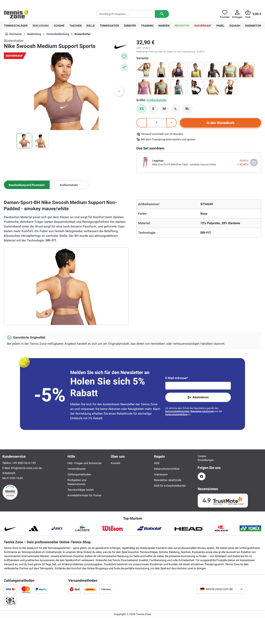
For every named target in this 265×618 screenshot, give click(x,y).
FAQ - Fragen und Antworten (85, 463)
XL (189, 110)
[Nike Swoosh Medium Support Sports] (144, 70)
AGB (156, 463)
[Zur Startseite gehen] (16, 14)
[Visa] (10, 589)
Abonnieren (200, 397)
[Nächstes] (119, 91)
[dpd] (74, 589)
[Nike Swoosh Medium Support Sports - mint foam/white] (161, 70)
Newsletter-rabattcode (202, 411)
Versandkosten (77, 468)
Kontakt (115, 463)
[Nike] (121, 46)
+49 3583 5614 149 (29, 3)
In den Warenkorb (220, 123)
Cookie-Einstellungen (201, 458)
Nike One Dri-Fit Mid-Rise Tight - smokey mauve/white (184, 164)
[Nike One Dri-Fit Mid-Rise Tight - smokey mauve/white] (145, 162)
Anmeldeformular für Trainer (84, 495)
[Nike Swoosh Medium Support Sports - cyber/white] (195, 70)
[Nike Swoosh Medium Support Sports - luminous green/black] (212, 87)
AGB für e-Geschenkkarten (170, 485)
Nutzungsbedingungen (177, 411)
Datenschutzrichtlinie (176, 414)
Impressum (161, 474)
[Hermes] (105, 589)
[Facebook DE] (201, 476)
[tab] (27, 185)
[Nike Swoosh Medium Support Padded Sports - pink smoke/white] (246, 70)
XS (141, 109)
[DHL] (90, 589)
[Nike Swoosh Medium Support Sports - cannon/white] (178, 87)
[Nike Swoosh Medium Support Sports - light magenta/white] (144, 87)
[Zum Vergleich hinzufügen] (124, 67)
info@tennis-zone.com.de (26, 468)
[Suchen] (162, 14)
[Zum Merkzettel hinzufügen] (124, 56)
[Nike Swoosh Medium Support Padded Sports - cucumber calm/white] (229, 70)
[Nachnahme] (10, 601)
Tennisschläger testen (81, 489)
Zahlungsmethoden (79, 474)
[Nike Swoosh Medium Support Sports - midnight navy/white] (178, 70)
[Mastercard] (25, 589)
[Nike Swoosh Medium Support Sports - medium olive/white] (212, 70)
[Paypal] (41, 589)
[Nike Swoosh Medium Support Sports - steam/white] (161, 87)
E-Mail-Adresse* (176, 378)
